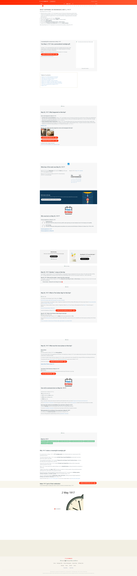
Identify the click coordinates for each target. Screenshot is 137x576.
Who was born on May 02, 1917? (48, 79)
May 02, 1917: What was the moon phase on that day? (52, 83)
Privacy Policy (65, 567)
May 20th (68, 305)
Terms (75, 565)
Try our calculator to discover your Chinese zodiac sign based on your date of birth (56, 320)
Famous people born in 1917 (46, 229)
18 (70, 5)
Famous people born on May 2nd (47, 230)
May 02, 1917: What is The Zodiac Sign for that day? (51, 81)
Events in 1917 (44, 125)
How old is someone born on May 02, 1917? (50, 84)
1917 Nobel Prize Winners (64, 441)
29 (91, 5)
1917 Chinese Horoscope (89, 441)
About (66, 565)
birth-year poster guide (75, 478)
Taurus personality (92, 301)
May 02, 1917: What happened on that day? (50, 76)
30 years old (80, 400)
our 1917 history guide (53, 478)
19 (72, 5)
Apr (64, 3)
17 (68, 5)
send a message (54, 256)
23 (80, 5)
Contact (70, 565)
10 (55, 5)
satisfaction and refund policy (48, 56)
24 (82, 5)
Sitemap (62, 565)
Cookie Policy (71, 567)
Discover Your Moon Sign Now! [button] (57, 361)
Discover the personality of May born (48, 308)
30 (93, 5)
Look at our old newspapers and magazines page (50, 144)
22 (78, 5)
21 (76, 5)
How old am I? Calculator (48, 402)
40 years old (85, 400)
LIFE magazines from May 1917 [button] (48, 137)
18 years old (75, 400)
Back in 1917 (44, 85)
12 (59, 5)
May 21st (85, 305)
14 (71, 180)
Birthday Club (80, 563)
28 (89, 5)
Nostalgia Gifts (59, 563)
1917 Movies (44, 443)
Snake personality (49, 317)
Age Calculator (73, 402)
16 (66, 5)
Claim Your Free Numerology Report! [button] (64, 310)
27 (80, 181)
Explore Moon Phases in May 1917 (47, 364)
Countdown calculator (49, 408)
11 (57, 5)
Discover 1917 (44, 441)
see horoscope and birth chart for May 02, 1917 (51, 199)
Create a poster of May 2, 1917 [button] (49, 54)
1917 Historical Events (53, 441)
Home (54, 563)
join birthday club (84, 258)
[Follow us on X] (65, 561)
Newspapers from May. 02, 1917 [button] (48, 140)
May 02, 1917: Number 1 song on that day (50, 80)
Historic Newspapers (67, 563)
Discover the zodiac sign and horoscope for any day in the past (53, 300)
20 (74, 5)
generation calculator (64, 413)
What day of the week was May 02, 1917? (49, 78)
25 (84, 5)
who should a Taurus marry (48, 303)
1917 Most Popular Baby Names (77, 441)
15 (64, 5)
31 (95, 5)
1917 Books (50, 443)
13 (80, 179)
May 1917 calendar (79, 170)
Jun (72, 3)
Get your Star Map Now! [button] (47, 373)
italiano (96, 1)
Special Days (74, 563)
